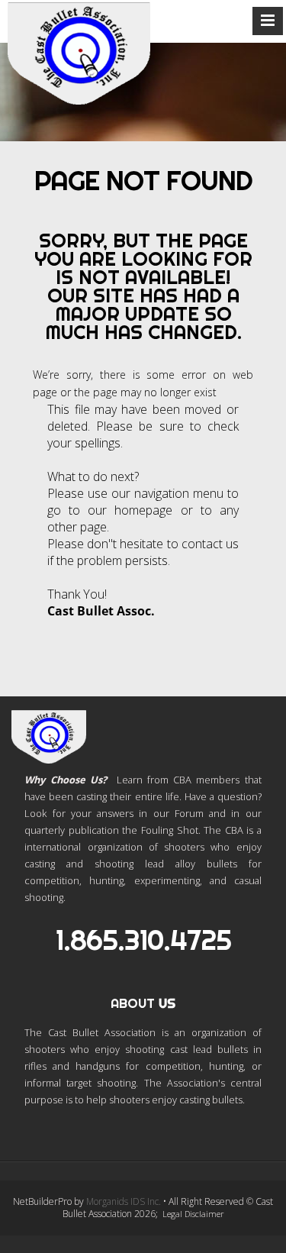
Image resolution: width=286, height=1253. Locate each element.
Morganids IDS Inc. (123, 1201)
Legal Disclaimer (193, 1213)
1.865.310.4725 (143, 940)
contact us (210, 543)
